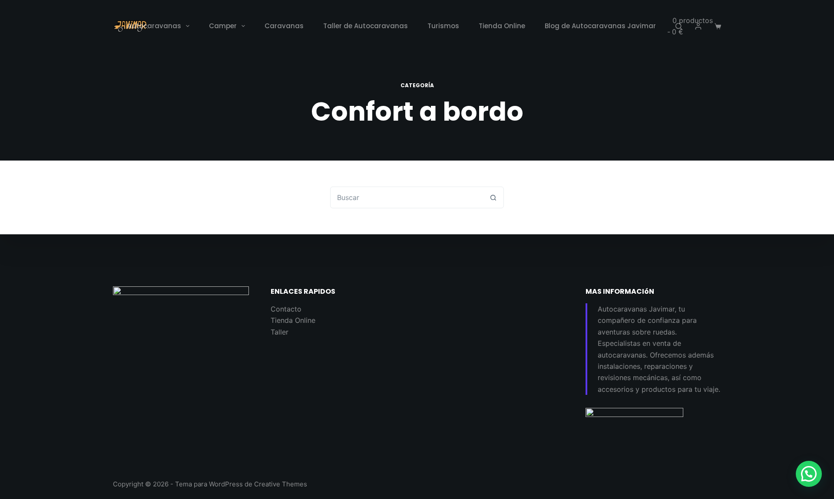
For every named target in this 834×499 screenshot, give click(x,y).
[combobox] (407, 197)
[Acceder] (698, 26)
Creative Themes (280, 484)
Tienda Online (502, 25)
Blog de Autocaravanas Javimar (600, 25)
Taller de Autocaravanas (365, 25)
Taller (279, 332)
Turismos (443, 25)
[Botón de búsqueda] (493, 197)
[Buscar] (678, 26)
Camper (223, 25)
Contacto (286, 309)
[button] (809, 474)
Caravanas (284, 25)
